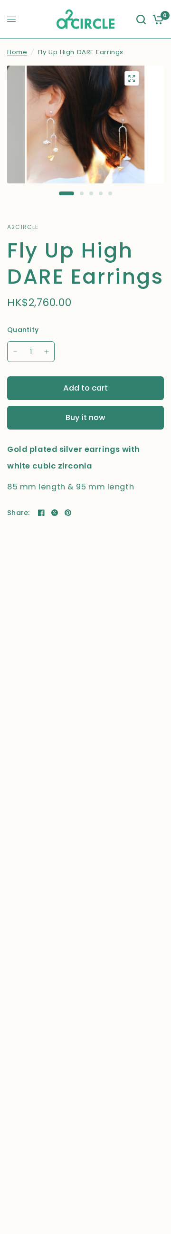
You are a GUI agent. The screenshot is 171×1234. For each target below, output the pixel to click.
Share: (18, 512)
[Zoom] (131, 78)
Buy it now (85, 417)
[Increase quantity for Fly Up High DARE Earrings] (46, 352)
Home (17, 52)
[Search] (141, 19)
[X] (54, 512)
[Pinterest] (68, 512)
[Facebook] (41, 512)
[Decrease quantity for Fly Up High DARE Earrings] (15, 352)
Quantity (22, 330)
